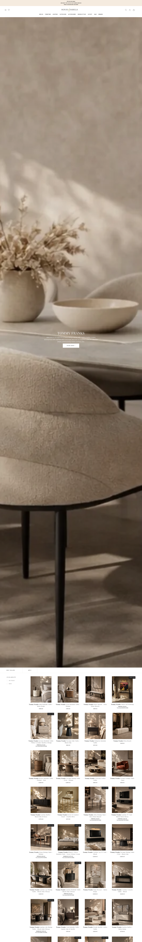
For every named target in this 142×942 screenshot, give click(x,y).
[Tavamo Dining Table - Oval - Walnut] (68, 763)
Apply (29, 670)
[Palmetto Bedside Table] (95, 726)
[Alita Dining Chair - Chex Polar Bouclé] (95, 800)
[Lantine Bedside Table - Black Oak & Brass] (68, 875)
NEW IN (41, 14)
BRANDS (101, 14)
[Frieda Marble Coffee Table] (95, 912)
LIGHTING (55, 14)
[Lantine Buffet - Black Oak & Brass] (41, 800)
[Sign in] (130, 10)
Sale (10, 683)
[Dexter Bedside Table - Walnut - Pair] (41, 763)
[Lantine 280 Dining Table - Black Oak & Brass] (41, 912)
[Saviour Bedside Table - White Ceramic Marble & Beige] (41, 726)
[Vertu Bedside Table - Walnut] (68, 689)
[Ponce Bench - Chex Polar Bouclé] (95, 689)
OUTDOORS (63, 14)
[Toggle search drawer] (126, 10)
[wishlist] (9, 10)
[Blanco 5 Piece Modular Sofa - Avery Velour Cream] (68, 837)
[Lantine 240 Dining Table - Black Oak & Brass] (41, 875)
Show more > (71, 345)
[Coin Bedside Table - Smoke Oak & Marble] (68, 912)
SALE (95, 14)
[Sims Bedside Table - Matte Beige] (41, 689)
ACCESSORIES (72, 14)
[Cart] (134, 10)
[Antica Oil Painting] (122, 689)
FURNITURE (48, 14)
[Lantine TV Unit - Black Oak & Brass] (122, 800)
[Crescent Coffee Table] (95, 763)
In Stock (12, 680)
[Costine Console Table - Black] (122, 875)
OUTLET (90, 14)
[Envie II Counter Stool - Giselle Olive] (68, 800)
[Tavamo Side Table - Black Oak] (68, 726)
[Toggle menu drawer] (6, 10)
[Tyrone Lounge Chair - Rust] (122, 763)
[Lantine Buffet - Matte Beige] (122, 912)
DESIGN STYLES (82, 14)
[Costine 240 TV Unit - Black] (95, 837)
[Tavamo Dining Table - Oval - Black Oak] (122, 837)
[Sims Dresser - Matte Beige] (95, 875)
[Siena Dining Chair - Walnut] (41, 837)
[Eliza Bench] (122, 726)
